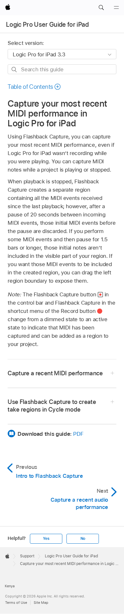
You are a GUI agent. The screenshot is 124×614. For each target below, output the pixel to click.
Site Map (41, 602)
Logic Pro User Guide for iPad (47, 24)
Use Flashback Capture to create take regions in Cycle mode (52, 405)
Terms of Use (16, 602)
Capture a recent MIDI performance (55, 373)
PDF (78, 434)
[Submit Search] (14, 69)
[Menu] (116, 7)
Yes (46, 538)
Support (27, 556)
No (83, 538)
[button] (101, 7)
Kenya (10, 586)
